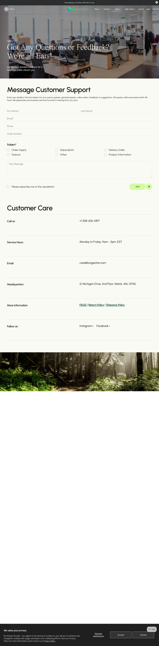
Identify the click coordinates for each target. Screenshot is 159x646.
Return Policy (96, 305)
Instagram (86, 326)
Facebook (102, 326)
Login (148, 9)
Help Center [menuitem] (129, 9)
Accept (121, 635)
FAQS (83, 305)
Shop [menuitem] (96, 9)
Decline (143, 635)
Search (141, 9)
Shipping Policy (115, 305)
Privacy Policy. (50, 641)
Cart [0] (156, 9)
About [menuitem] (117, 9)
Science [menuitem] (107, 9)
